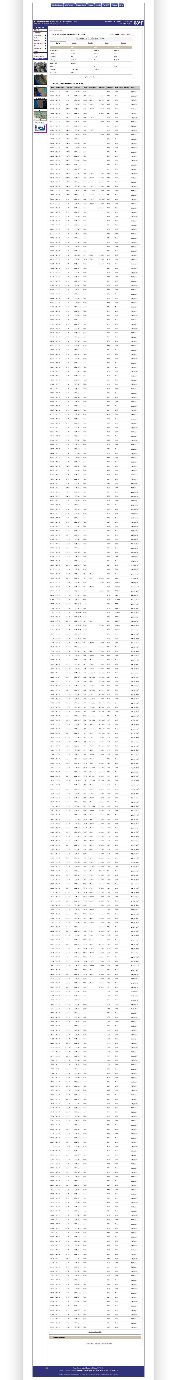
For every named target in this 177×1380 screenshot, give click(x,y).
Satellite (37, 40)
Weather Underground (101, 1343)
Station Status (39, 56)
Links (36, 51)
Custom (123, 43)
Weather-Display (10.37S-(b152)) (88, 1370)
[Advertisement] (88, 13)
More (121, 5)
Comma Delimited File (95, 1332)
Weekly (74, 43)
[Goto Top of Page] (46, 1368)
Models (90, 5)
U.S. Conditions (57, 5)
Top (74, 1368)
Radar (36, 38)
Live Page (37, 32)
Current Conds (39, 43)
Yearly (107, 43)
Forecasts (37, 35)
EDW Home (38, 30)
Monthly (90, 43)
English (123, 34)
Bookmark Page (91, 1368)
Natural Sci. (38, 48)
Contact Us (81, 1368)
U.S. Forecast (69, 5)
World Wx (106, 5)
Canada (98, 5)
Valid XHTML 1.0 (105, 1370)
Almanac (37, 46)
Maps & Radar (81, 5)
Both (128, 34)
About (36, 54)
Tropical (114, 5)
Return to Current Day (55, 30)
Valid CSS (115, 1370)
